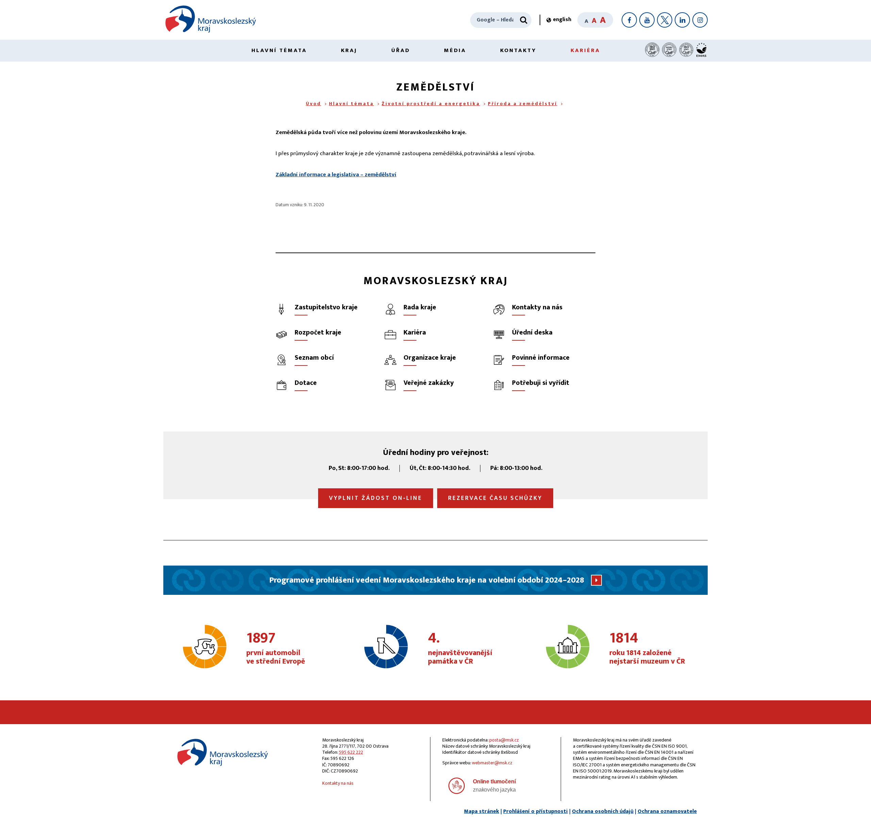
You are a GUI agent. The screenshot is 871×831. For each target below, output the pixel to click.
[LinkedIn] (682, 20)
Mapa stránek (481, 811)
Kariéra (585, 50)
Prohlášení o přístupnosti (535, 811)
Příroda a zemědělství (522, 104)
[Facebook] (629, 20)
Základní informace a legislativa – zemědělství (336, 174)
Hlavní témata (279, 50)
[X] (664, 20)
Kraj (349, 50)
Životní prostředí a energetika (431, 104)
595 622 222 (351, 752)
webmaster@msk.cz (492, 763)
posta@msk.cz (504, 740)
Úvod (313, 104)
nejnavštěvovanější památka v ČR (460, 649)
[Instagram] (700, 20)
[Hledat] (523, 20)
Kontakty (518, 50)
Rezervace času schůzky (495, 498)
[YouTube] (647, 20)
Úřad (400, 50)
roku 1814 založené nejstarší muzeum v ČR (647, 649)
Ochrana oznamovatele (667, 811)
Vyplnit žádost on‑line (375, 498)
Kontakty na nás (338, 783)
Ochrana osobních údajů (603, 811)
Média (455, 50)
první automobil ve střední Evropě (275, 649)
